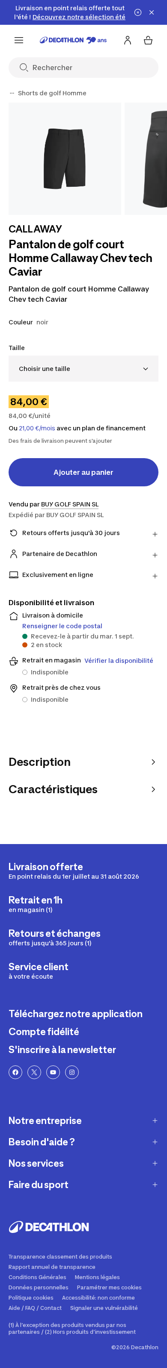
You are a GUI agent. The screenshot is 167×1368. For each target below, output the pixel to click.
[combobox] (83, 369)
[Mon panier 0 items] (148, 40)
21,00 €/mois (37, 428)
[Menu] (19, 40)
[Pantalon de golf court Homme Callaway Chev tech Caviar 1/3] (65, 159)
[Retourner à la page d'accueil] (73, 40)
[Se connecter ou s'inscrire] (127, 40)
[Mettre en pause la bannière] (138, 12)
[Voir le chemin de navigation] (12, 93)
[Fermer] (151, 12)
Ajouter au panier (83, 472)
